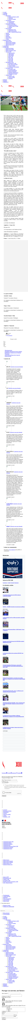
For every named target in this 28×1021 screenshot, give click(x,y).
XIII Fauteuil (11, 55)
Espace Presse (9, 37)
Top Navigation (6, 914)
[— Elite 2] (16, 1011)
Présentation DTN (12, 29)
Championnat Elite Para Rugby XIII (10, 837)
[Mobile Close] (1, 909)
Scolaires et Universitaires (13, 66)
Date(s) (4, 1012)
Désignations (6, 802)
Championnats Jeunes (7, 839)
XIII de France (9, 41)
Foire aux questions (7, 890)
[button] (13, 341)
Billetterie (5, 79)
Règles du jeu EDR (10, 49)
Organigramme (11, 21)
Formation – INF (6, 807)
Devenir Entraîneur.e (12, 70)
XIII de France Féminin (10, 42)
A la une (5, 96)
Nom (3, 780)
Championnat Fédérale (8, 834)
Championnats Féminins (8, 838)
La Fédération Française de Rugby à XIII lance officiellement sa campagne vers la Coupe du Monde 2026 (13, 716)
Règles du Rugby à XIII (11, 50)
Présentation (8, 15)
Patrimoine (10, 18)
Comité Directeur (7, 888)
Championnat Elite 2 (7, 833)
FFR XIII (5, 14)
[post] (5, 592)
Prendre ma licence (10, 48)
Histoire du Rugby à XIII (13, 16)
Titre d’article (5, 993)
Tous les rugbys (11, 52)
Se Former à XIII (9, 68)
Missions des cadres (12, 30)
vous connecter (12, 549)
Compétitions (6, 46)
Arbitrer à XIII (9, 75)
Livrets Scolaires (11, 65)
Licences (5, 804)
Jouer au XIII (8, 51)
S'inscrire (4, 795)
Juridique (10, 27)
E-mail (3, 781)
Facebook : (5, 582)
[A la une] (16, 1007)
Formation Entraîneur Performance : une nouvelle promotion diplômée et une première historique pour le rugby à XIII (13, 666)
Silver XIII (10, 61)
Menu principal (6, 913)
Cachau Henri (9, 503)
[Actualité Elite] (16, 1009)
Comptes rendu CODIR (13, 26)
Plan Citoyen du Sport (12, 64)
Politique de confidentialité (8, 906)
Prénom (15, 1015)
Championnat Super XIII (8, 832)
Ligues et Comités (12, 19)
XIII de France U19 (10, 44)
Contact (7, 39)
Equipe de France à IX (8, 857)
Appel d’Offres (6, 891)
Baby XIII (10, 57)
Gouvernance (8, 20)
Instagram (16, 582)
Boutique (5, 80)
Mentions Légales (6, 905)
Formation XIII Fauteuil (13, 72)
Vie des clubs (6, 47)
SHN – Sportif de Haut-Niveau (14, 32)
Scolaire (7, 35)
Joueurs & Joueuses (12, 71)
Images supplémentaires (7, 1002)
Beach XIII (10, 59)
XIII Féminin (11, 54)
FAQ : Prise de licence (8, 874)
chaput (7, 526)
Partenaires (8, 36)
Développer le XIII (10, 62)
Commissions (11, 22)
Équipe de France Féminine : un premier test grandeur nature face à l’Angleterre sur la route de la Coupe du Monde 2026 (14, 678)
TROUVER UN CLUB (6, 95)
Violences (8, 34)
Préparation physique (12, 73)
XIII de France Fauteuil (10, 43)
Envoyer (3, 1019)
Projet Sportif (8, 28)
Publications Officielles (10, 23)
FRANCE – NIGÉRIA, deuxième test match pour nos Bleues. (14, 606)
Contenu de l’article (6, 996)
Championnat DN (7, 836)
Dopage (7, 33)
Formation (10, 78)
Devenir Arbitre (11, 77)
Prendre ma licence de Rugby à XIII (10, 873)
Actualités (5, 13)
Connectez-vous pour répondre (16, 366)
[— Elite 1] (16, 1010)
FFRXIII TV (5, 82)
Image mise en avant (6, 997)
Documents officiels (12, 25)
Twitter (9, 582)
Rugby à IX (10, 56)
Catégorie (4, 1011)
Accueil (4, 12)
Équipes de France (7, 40)
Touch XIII (10, 58)
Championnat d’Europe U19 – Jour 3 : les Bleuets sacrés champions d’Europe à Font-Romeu (13, 691)
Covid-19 (5, 800)
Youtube (12, 582)
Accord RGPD (5, 782)
